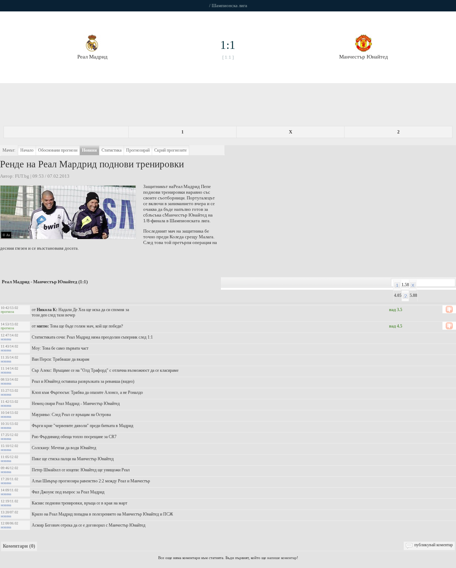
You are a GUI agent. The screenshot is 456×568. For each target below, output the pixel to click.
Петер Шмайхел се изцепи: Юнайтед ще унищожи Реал (81, 469)
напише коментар (282, 558)
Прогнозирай (138, 150)
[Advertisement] (228, 106)
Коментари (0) (19, 546)
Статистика (111, 150)
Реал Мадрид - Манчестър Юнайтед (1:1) (45, 281)
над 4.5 (395, 326)
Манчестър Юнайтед (186, 215)
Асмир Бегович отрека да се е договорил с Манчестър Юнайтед (88, 525)
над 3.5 (395, 309)
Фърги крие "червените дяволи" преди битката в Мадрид (82, 425)
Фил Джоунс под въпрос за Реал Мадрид (68, 492)
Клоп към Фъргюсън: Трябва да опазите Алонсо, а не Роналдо (87, 392)
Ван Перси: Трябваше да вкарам (60, 359)
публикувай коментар (433, 544)
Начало (26, 150)
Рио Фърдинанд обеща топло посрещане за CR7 (74, 436)
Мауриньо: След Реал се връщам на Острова (71, 414)
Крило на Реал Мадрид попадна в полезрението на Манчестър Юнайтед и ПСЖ (102, 514)
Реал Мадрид (186, 186)
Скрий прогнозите (170, 150)
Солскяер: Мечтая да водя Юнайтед (64, 447)
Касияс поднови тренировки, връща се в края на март (79, 503)
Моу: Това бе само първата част (60, 348)
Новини (89, 150)
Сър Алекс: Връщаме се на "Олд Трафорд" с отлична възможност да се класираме (105, 370)
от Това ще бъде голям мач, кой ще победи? (77, 326)
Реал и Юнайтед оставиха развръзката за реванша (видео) (83, 381)
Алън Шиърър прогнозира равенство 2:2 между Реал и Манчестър (91, 480)
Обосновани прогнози (57, 150)
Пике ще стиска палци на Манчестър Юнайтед (73, 458)
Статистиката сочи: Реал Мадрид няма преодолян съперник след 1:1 (92, 337)
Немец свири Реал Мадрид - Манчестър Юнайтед (76, 403)
